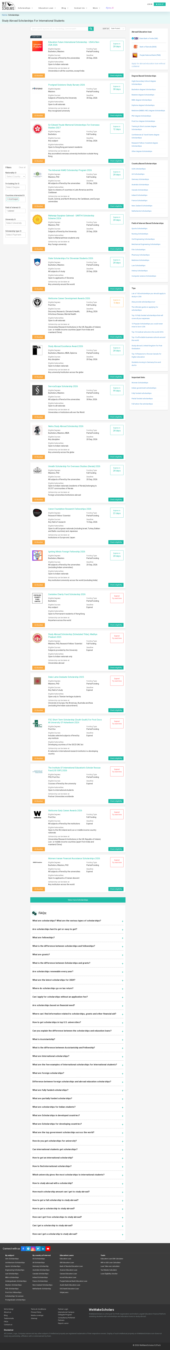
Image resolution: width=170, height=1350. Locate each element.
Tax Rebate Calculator (109, 1270)
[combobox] (15, 176)
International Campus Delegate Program (66, 1313)
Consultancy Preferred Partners (66, 1319)
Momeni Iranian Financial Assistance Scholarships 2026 (74, 858)
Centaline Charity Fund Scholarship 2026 (67, 594)
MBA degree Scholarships (142, 100)
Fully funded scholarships (141, 393)
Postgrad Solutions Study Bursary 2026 (66, 85)
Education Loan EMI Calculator (112, 1259)
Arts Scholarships (12, 1259)
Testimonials (9, 1318)
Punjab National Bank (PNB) (150, 55)
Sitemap (34, 1318)
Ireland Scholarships (139, 195)
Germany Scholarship (40, 1266)
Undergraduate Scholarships (16, 1281)
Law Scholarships (138, 265)
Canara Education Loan (68, 1274)
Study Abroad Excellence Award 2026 (65, 346)
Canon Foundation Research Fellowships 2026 (69, 509)
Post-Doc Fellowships (13, 1292)
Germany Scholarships (140, 179)
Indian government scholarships (144, 388)
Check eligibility (116, 75)
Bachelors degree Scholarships (144, 89)
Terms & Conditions (38, 1309)
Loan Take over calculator (110, 1266)
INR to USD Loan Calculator (111, 1263)
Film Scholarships (138, 250)
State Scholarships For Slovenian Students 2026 (70, 258)
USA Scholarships (139, 169)
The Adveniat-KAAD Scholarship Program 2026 (70, 170)
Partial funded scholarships (142, 399)
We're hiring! (8, 1309)
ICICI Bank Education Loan (69, 1289)
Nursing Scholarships (140, 234)
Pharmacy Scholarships (141, 255)
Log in (149, 4)
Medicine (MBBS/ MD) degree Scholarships (148, 111)
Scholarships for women (14, 1296)
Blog (6, 1315)
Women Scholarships (140, 383)
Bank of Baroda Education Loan (71, 1266)
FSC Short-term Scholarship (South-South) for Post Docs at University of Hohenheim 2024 (75, 721)
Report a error (63, 1323)
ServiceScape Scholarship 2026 (63, 386)
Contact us (8, 1325)
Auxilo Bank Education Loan (70, 1285)
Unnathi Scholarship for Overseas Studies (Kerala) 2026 (74, 466)
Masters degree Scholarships (143, 95)
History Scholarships (140, 271)
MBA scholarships (12, 1277)
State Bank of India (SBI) (148, 38)
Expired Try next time (117, 597)
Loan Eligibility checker (109, 1274)
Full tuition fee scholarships (142, 404)
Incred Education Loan (68, 1277)
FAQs (6, 1322)
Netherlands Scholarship (42, 1289)
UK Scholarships (138, 174)
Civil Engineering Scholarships (143, 239)
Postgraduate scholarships (15, 1300)
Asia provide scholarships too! (143, 302)
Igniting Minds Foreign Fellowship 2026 (66, 551)
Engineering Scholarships (14, 1270)
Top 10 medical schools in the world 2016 (147, 332)
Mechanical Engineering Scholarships (146, 244)
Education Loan (65, 1259)
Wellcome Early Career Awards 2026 (65, 810)
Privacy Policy (36, 1312)
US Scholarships (39, 1259)
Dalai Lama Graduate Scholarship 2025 (66, 677)
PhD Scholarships (12, 1289)
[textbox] (16, 187)
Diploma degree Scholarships (143, 105)
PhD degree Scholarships (141, 116)
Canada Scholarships (140, 190)
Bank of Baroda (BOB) (148, 47)
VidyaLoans (64, 1292)
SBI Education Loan (67, 1263)
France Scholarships (139, 200)
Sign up (160, 4)
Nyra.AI (110, 8)
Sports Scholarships (139, 228)
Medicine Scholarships (140, 260)
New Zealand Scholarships (142, 206)
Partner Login (63, 1309)
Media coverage (37, 1315)
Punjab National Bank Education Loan (73, 1281)
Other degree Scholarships (142, 151)
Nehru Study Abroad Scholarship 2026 (65, 426)
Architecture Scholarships (15, 1263)
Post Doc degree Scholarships (143, 121)
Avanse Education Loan (68, 1270)
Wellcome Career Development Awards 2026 (69, 298)
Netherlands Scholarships (141, 211)
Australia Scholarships (140, 185)
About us (7, 1312)
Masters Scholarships (13, 1285)
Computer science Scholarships (144, 276)
